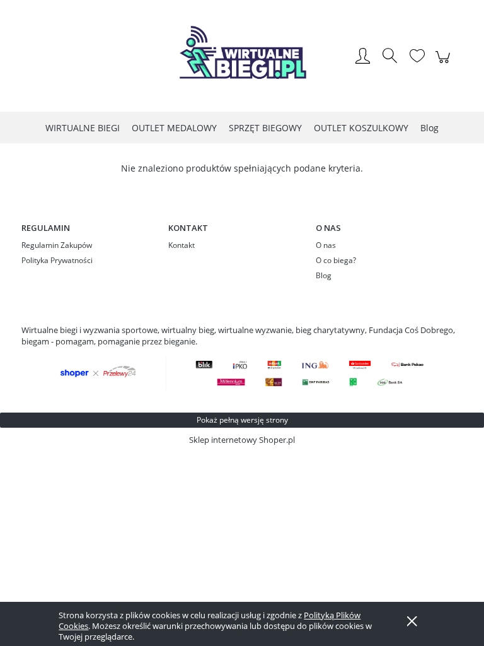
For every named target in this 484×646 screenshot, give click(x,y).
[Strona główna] (242, 57)
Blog (323, 275)
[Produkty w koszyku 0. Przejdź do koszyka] (444, 63)
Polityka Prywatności (57, 260)
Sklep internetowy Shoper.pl (242, 439)
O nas (326, 245)
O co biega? (336, 260)
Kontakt (181, 245)
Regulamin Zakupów (56, 245)
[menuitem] (82, 128)
